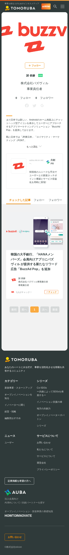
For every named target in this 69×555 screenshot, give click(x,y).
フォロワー (55, 200)
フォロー (39, 200)
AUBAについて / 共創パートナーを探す (25, 502)
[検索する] (55, 6)
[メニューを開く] (64, 6)
